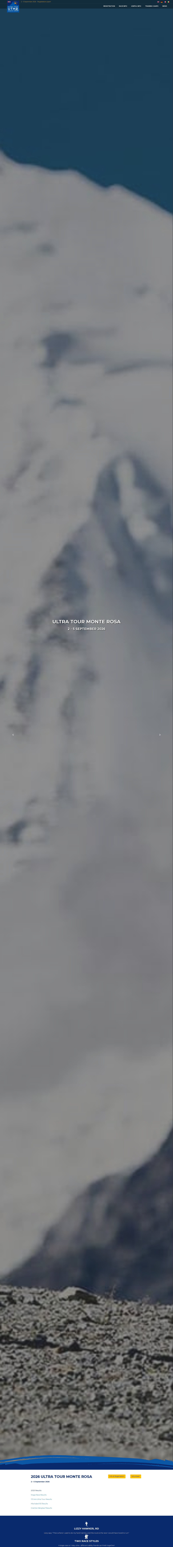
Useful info (136, 6)
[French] (165, 2)
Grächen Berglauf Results (41, 1508)
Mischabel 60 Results (39, 1504)
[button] (13, 735)
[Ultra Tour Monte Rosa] (13, 6)
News (164, 6)
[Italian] (168, 2)
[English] (158, 2)
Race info (123, 6)
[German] (161, 2)
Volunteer (136, 1476)
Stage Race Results (38, 1495)
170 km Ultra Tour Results (41, 1499)
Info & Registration (116, 1476)
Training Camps (151, 6)
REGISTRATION (109, 6)
